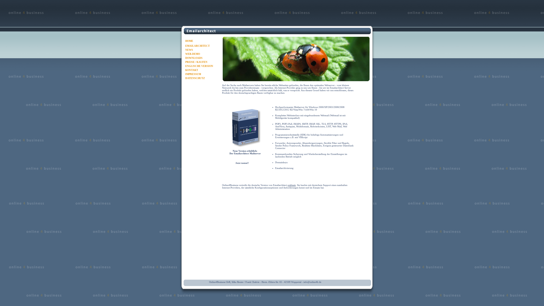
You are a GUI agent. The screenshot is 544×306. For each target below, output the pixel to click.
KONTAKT (191, 70)
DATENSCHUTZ (195, 78)
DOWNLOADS (194, 58)
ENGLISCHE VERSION (199, 66)
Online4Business (230, 185)
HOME (189, 41)
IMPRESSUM (193, 74)
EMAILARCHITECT (197, 45)
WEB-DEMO (192, 53)
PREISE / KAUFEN (196, 62)
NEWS (189, 49)
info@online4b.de (312, 282)
